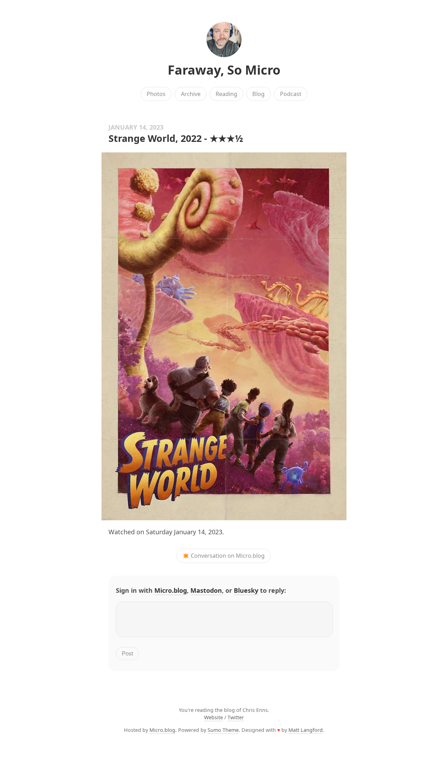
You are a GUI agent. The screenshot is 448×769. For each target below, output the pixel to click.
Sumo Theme (223, 730)
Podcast (290, 94)
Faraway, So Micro (224, 69)
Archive (191, 94)
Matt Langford (305, 730)
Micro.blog (170, 590)
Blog (258, 94)
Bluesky (246, 590)
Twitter (235, 717)
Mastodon (206, 590)
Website (213, 717)
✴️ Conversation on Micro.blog (223, 556)
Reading (226, 94)
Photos (156, 94)
